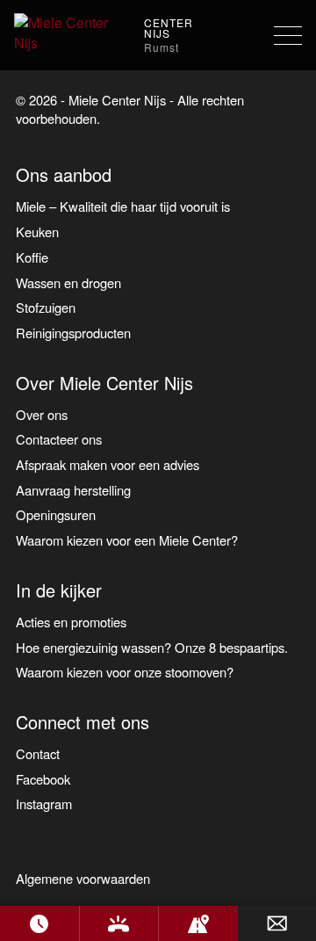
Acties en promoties (71, 621)
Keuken (37, 231)
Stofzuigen (45, 307)
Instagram (44, 803)
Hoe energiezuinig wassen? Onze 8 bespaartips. (152, 647)
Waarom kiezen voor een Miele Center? (127, 540)
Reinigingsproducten (73, 332)
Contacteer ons (59, 439)
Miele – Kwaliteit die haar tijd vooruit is (123, 206)
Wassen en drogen (68, 282)
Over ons (42, 414)
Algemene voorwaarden (83, 878)
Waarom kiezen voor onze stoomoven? (124, 671)
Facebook (43, 779)
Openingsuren (56, 514)
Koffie (32, 257)
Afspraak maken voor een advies (107, 464)
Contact (38, 753)
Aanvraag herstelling (73, 490)
